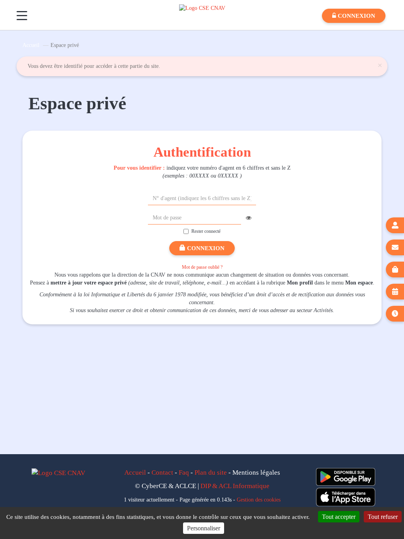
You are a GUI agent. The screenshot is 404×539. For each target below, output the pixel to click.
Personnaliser (203, 528)
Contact (162, 472)
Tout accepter (338, 516)
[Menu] (22, 15)
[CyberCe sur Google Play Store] (345, 477)
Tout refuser (383, 516)
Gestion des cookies (259, 499)
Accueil (30, 45)
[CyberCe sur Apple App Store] (345, 497)
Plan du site (211, 472)
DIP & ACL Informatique (234, 486)
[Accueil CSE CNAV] (202, 8)
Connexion (204, 248)
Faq (184, 472)
